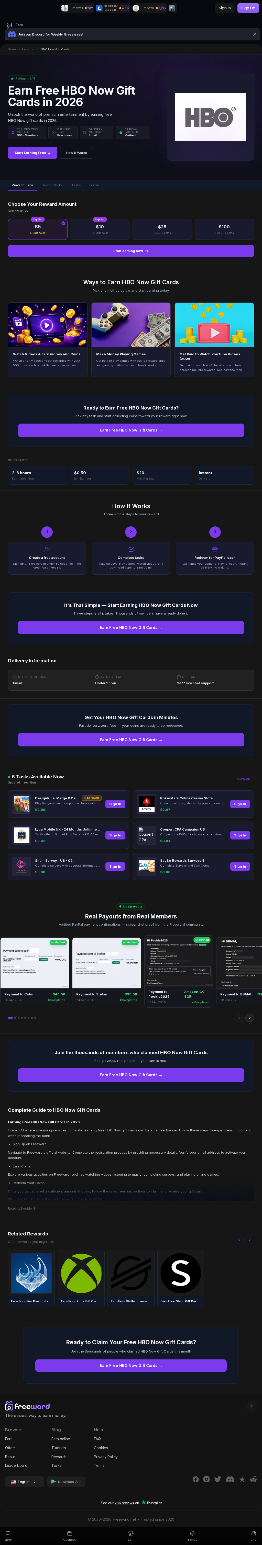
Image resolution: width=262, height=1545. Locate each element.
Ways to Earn (22, 185)
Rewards (27, 49)
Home (12, 49)
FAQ (97, 1439)
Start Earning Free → (32, 153)
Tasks (76, 185)
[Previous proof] (239, 1018)
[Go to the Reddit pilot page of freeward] (253, 1479)
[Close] (255, 34)
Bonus (10, 1457)
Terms (99, 1465)
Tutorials (58, 1448)
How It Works (76, 153)
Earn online (60, 1439)
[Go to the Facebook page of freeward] (196, 1479)
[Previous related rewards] (239, 1239)
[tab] (10, 1018)
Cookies (101, 1448)
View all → (245, 779)
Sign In (115, 804)
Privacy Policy (106, 1457)
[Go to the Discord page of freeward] (230, 1479)
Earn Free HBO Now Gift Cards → (131, 430)
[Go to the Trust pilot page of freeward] (242, 1479)
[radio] (37, 229)
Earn (9, 1439)
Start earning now (128, 251)
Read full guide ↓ (22, 1208)
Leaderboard (16, 1465)
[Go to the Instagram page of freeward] (206, 1479)
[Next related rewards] (249, 1239)
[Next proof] (249, 1018)
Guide (94, 185)
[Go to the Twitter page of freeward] (217, 1479)
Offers (10, 1448)
